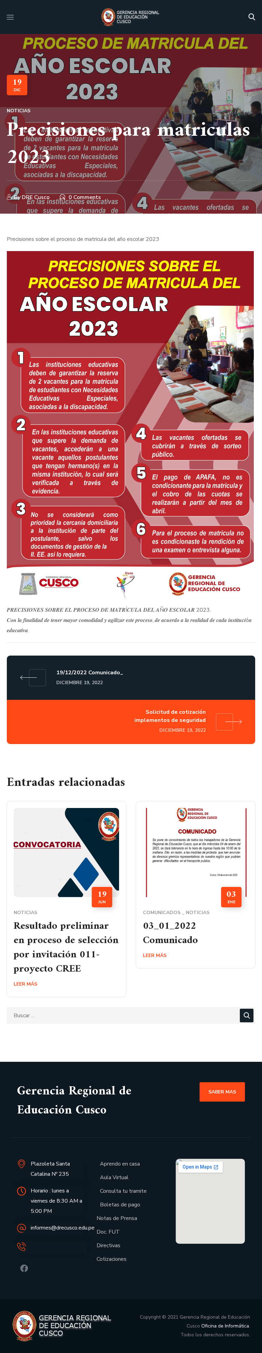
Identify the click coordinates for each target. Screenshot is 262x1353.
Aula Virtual (114, 1177)
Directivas (108, 1245)
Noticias (18, 111)
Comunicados (161, 912)
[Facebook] (24, 1268)
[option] (66, 904)
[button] (251, 17)
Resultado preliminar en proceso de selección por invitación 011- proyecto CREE (66, 947)
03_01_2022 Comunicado (170, 933)
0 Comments (85, 197)
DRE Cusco (35, 197)
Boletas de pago (120, 1204)
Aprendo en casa (120, 1164)
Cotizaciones (112, 1259)
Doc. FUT (108, 1232)
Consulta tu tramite (123, 1191)
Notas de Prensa (117, 1218)
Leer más (25, 984)
